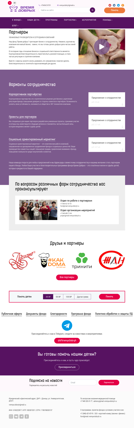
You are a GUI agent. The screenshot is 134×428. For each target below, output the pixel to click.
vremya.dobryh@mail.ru (67, 5)
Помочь (114, 10)
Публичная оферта (11, 313)
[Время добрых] (22, 8)
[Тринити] (82, 260)
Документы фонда (36, 313)
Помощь (107, 20)
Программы (52, 20)
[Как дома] (52, 260)
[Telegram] (118, 5)
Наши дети (33, 20)
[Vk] (16, 416)
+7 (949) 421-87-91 (86, 413)
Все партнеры (67, 277)
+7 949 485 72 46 (66, 213)
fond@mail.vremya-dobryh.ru (69, 206)
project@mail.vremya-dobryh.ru (70, 216)
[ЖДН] (111, 260)
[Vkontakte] (114, 5)
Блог (14, 26)
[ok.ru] (122, 5)
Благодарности (58, 313)
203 (96, 413)
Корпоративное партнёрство (25, 94)
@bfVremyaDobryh (67, 340)
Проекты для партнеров (23, 116)
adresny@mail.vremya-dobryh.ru (105, 401)
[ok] (27, 416)
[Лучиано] (22, 260)
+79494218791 (46, 5)
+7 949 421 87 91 (66, 204)
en (14, 3)
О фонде (16, 20)
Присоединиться (67, 367)
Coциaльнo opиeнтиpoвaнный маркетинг (32, 139)
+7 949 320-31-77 (86, 401)
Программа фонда (81, 313)
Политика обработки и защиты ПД (114, 313)
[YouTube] (110, 5)
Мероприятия (89, 20)
